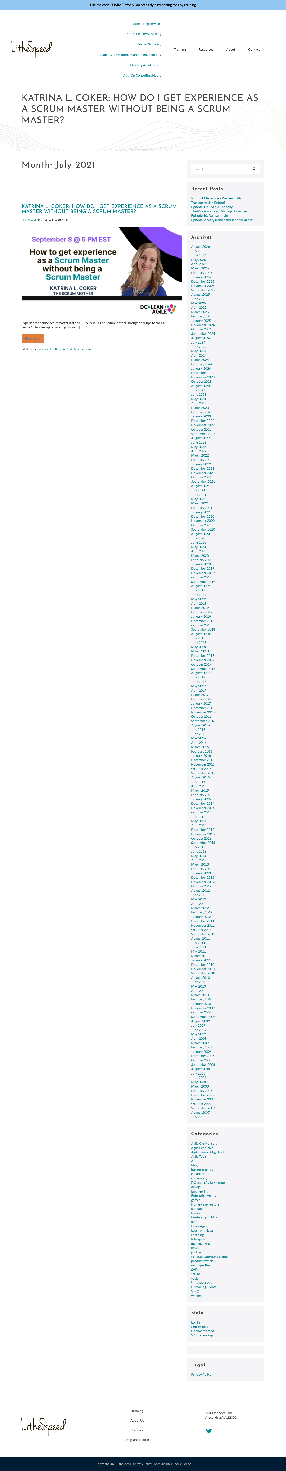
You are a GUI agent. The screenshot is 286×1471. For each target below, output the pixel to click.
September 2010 (203, 973)
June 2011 (198, 947)
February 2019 (201, 612)
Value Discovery (149, 44)
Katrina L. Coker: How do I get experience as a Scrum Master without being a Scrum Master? (99, 209)
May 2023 (198, 399)
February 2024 (201, 364)
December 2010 (202, 964)
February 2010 (201, 999)
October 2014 (201, 812)
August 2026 (200, 246)
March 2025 (200, 312)
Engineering (199, 1191)
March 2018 (200, 651)
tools (194, 1278)
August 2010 (200, 977)
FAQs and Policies (137, 1440)
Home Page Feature (205, 1204)
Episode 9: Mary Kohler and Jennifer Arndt (222, 220)
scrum (89, 349)
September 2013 (203, 842)
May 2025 (198, 303)
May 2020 (198, 547)
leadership (198, 1213)
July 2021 (198, 490)
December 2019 (202, 568)
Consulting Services (147, 24)
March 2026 (200, 268)
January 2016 (201, 755)
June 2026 (198, 255)
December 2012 (202, 877)
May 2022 (198, 447)
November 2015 (203, 764)
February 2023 (201, 412)
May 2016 (198, 738)
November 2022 (203, 425)
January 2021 (201, 512)
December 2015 (202, 760)
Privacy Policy (201, 1374)
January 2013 (201, 873)
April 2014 (198, 825)
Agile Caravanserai (204, 1143)
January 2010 (201, 1003)
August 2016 (200, 725)
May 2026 (198, 260)
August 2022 (200, 438)
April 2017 (198, 690)
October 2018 (201, 625)
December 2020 (202, 516)
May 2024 (198, 351)
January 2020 (201, 564)
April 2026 (198, 264)
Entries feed (199, 1327)
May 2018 (198, 647)
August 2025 (200, 294)
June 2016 (198, 734)
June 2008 (198, 1077)
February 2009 (201, 1047)
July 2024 (198, 342)
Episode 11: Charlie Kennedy (212, 207)
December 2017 (202, 655)
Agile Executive (202, 1148)
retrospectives (201, 1265)
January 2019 (201, 616)
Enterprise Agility (203, 1195)
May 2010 (198, 986)
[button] (269, 49)
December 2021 (202, 468)
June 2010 (198, 982)
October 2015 (201, 769)
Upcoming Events (203, 1287)
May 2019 (198, 599)
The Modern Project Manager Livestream (220, 211)
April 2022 (198, 451)
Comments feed (202, 1331)
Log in (195, 1322)
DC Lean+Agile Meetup (69, 349)
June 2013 (198, 851)
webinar (197, 1296)
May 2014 (198, 821)
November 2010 (203, 969)
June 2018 (198, 642)
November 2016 (203, 712)
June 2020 (198, 542)
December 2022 (202, 420)
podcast (197, 1252)
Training (180, 49)
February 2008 (201, 1091)
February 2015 (201, 795)
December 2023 (202, 372)
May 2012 (198, 899)
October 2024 (201, 329)
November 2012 (203, 882)
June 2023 (198, 394)
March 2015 (200, 790)
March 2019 (200, 607)
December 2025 (202, 281)
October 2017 (201, 664)
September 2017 (203, 669)
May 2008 (198, 1082)
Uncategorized (201, 1282)
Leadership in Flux (204, 1217)
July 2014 (198, 816)
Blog (194, 1165)
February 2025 (201, 316)
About (230, 49)
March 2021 (200, 503)
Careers (137, 1430)
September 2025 (203, 290)
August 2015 (200, 777)
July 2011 (198, 943)
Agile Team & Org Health (208, 1152)
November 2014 (203, 808)
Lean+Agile (199, 1226)
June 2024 (198, 347)
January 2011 (201, 960)
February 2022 (201, 460)
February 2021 (201, 507)
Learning (197, 1235)
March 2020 (200, 555)
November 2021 (203, 473)
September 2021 (203, 481)
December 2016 (202, 708)
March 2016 (200, 747)
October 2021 (201, 477)
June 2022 (198, 442)
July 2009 (198, 1025)
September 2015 (203, 773)
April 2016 (198, 742)
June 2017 (198, 682)
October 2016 (201, 716)
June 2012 (198, 895)
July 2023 (198, 390)
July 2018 (198, 638)
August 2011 (200, 938)
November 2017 (203, 660)
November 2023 (203, 377)
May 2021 (198, 499)
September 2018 (203, 629)
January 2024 (201, 368)
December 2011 (202, 921)
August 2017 (200, 673)
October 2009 (201, 1012)
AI (193, 1161)
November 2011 (203, 925)
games (195, 1200)
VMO (195, 1291)
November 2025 (203, 285)
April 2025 (198, 307)
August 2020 (200, 534)
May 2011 (198, 951)
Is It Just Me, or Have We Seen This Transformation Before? (216, 200)
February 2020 (201, 560)
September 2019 (203, 582)
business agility (202, 1169)
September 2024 (203, 333)
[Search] (254, 169)
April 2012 (198, 903)
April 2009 (198, 1038)
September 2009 (203, 1016)
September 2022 (203, 434)
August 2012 (200, 890)
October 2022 (201, 429)
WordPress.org (202, 1335)
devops (196, 1187)
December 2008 (202, 1056)
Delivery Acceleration (145, 65)
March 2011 (200, 956)
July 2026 (198, 251)
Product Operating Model (209, 1256)
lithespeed (198, 1239)
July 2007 (198, 1117)
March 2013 (200, 864)
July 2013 (198, 847)
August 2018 (200, 634)
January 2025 (201, 320)
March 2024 (200, 360)
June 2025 (198, 299)
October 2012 (201, 886)
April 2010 (198, 991)
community (45, 349)
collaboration (200, 1174)
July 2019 (198, 590)
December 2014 (202, 803)
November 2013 (203, 834)
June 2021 (198, 494)
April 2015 (198, 786)
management (200, 1243)
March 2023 (200, 407)
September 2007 (203, 1108)
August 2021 (200, 486)
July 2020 (198, 538)
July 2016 (198, 729)
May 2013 (198, 856)
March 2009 (200, 1043)
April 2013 (198, 860)
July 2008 (198, 1073)
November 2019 (203, 573)
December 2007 (202, 1095)
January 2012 (201, 916)
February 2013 (201, 869)
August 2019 (200, 586)
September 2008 (203, 1064)
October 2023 (201, 381)
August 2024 (200, 338)
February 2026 (201, 272)
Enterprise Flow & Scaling (143, 34)
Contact (254, 49)
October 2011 (201, 929)
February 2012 (201, 912)
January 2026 (201, 277)
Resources (205, 49)
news (195, 1248)
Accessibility (162, 1464)
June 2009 (198, 1030)
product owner (202, 1261)
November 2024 (203, 325)
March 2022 (200, 455)
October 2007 (201, 1103)
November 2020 (203, 520)
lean (194, 1221)
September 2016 (203, 721)
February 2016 (201, 751)
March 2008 (200, 1086)
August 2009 (200, 1021)
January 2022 (201, 464)
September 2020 (203, 529)
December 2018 (202, 621)
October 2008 (201, 1060)
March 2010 (200, 995)
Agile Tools (199, 1156)
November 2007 (203, 1099)
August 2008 (200, 1069)
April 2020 (198, 551)
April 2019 (198, 603)
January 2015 (201, 799)
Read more (34, 339)
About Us (137, 1420)
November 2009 (203, 1008)
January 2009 (201, 1051)
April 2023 (198, 403)
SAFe (194, 1269)
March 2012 (200, 908)
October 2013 (201, 838)
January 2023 (201, 416)
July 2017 (198, 677)
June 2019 (198, 594)
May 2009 (198, 1034)
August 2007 (200, 1112)
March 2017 (200, 694)
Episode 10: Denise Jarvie (209, 215)
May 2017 (198, 686)
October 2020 (201, 525)
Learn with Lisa (202, 1230)
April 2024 (198, 355)
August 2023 (200, 386)
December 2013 (202, 829)
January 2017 (201, 703)
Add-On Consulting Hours (142, 75)
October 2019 (201, 577)
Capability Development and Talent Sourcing (129, 54)
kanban (196, 1209)
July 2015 (198, 782)
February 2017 (201, 699)
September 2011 (203, 934)
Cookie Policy (182, 1464)
